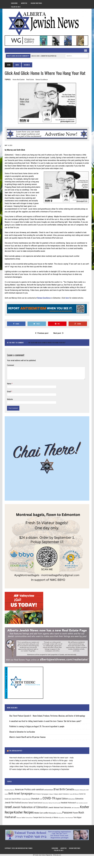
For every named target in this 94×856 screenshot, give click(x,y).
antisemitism (48, 790)
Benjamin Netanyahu (80, 790)
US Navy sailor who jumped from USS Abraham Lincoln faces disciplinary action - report (40, 763)
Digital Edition (61, 798)
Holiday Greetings (36, 3)
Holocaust (72, 802)
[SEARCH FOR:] (76, 55)
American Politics (23, 789)
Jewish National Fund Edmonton (59, 807)
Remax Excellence (42, 80)
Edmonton (71, 799)
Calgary (51, 794)
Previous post (42, 333)
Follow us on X (15, 7)
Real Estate (30, 80)
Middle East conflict (41, 813)
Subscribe (14, 3)
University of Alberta (51, 817)
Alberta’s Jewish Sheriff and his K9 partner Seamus (27, 737)
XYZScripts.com (57, 855)
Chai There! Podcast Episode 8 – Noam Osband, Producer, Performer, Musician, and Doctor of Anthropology (47, 715)
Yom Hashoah (69, 817)
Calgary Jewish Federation (61, 794)
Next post (57, 333)
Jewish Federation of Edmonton (30, 807)
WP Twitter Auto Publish (39, 855)
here (67, 298)
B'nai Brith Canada (64, 789)
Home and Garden (19, 80)
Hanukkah (64, 803)
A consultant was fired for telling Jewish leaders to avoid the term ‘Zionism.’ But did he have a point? (45, 721)
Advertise (24, 3)
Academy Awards (9, 790)
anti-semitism (38, 789)
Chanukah (35, 798)
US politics (62, 817)
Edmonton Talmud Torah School (31, 803)
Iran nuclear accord (81, 803)
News (17, 65)
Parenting (59, 813)
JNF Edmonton (76, 807)
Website (10, 399)
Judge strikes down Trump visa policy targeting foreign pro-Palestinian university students (41, 766)
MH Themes (29, 848)
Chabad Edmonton (25, 799)
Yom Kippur (77, 817)
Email (9, 391)
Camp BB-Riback (74, 794)
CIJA (41, 799)
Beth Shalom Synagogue (40, 794)
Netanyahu (52, 813)
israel (8, 807)
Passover (67, 812)
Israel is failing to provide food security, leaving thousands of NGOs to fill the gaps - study (41, 760)
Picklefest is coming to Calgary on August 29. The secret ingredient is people (36, 726)
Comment (10, 365)
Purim (75, 812)
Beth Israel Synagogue (20, 793)
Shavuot (19, 817)
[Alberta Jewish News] (47, 23)
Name (9, 384)
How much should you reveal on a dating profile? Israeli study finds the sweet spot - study (41, 758)
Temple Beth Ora (39, 817)
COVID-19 (49, 798)
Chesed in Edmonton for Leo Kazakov (22, 731)
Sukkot (23, 817)
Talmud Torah (29, 817)
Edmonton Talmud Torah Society (51, 803)
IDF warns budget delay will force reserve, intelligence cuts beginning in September (39, 769)
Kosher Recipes (24, 812)
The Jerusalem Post (15, 750)
